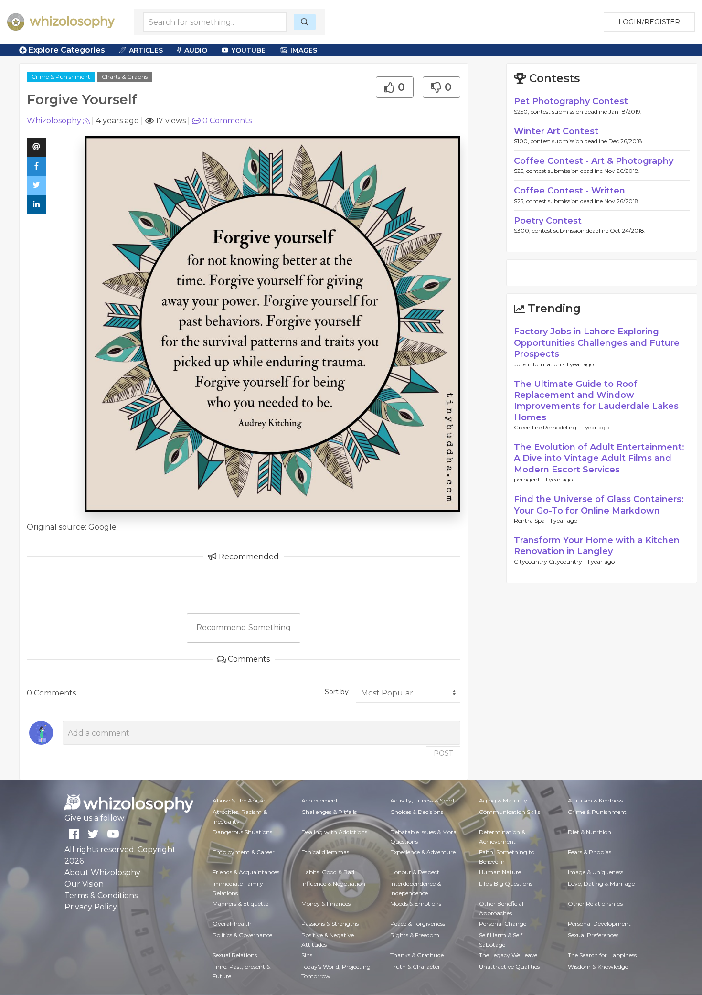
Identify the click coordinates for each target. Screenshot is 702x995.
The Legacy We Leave (508, 955)
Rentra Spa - (532, 520)
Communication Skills (509, 811)
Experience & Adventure (423, 852)
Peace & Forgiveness (417, 923)
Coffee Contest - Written (569, 190)
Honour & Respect (414, 872)
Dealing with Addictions (334, 831)
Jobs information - (540, 364)
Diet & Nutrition (589, 831)
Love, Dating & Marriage (601, 883)
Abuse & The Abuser (240, 800)
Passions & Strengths (330, 923)
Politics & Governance (242, 935)
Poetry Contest (548, 220)
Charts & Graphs (125, 76)
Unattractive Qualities (509, 966)
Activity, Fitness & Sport (422, 800)
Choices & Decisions (416, 811)
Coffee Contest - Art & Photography (593, 161)
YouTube (248, 50)
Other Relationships (595, 903)
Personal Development (599, 923)
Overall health (232, 923)
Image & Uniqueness (595, 872)
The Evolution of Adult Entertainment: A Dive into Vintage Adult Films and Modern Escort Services (599, 458)
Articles (146, 50)
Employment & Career (244, 852)
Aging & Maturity (503, 800)
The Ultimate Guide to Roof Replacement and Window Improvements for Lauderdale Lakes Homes (596, 401)
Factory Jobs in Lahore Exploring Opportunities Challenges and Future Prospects (597, 342)
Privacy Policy (90, 906)
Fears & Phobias (589, 852)
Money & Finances (326, 903)
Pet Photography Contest (571, 101)
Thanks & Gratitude (417, 955)
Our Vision (84, 883)
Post (443, 753)
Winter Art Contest (556, 131)
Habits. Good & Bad (327, 872)
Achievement (319, 800)
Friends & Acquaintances (246, 872)
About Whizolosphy (102, 872)
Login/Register (649, 22)
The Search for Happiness (602, 955)
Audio (195, 50)
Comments (227, 120)
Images (303, 50)
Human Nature (500, 872)
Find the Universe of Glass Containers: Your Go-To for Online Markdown (599, 504)
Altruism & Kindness (595, 800)
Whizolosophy (54, 120)
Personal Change (502, 923)
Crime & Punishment (61, 76)
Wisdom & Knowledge (598, 966)
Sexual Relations (235, 955)
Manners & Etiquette (240, 903)
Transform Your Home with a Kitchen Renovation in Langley (597, 545)
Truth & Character (415, 966)
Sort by (337, 691)
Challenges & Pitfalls (329, 811)
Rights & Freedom (414, 935)
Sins (306, 955)
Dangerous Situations (242, 831)
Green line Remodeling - (548, 427)
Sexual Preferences (593, 935)
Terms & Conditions (101, 895)
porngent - (529, 479)
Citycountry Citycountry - (550, 561)
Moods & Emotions (415, 903)
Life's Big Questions (505, 883)
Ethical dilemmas (325, 852)
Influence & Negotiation (333, 883)
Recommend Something (243, 627)
